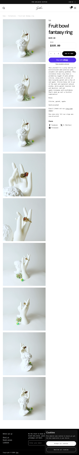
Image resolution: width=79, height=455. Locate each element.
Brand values (7, 440)
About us (6, 437)
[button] (4, 8)
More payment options (62, 64)
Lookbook (6, 442)
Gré (50, 20)
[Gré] (39, 8)
